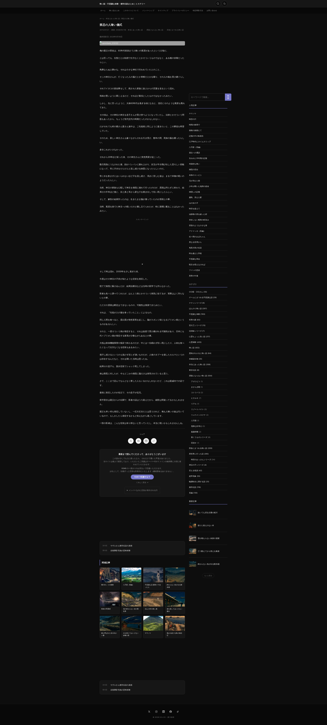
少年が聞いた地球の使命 (199, 186)
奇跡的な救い (194, 164)
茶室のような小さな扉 (198, 225)
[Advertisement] (142, 239)
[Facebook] (170, 711)
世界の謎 (192, 320)
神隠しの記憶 (194, 192)
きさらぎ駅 (195, 387)
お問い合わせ (212, 10)
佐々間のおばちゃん (197, 237)
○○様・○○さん (196, 292)
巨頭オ (193, 443)
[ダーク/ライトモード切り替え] (224, 3)
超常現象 (192, 476)
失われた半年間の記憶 (198, 158)
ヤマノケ (192, 114)
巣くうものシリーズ (199, 437)
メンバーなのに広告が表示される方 (143, 490)
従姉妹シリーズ (195, 331)
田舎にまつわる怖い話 (175, 30)
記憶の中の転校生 (196, 136)
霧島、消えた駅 (195, 197)
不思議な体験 (194, 314)
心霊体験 (192, 342)
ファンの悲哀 (194, 270)
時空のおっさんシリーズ (201, 460)
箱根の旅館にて (195, 130)
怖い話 (191, 348)
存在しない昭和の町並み (199, 220)
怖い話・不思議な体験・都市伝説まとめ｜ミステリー (122, 4)
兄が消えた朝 (194, 181)
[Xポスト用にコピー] (154, 441)
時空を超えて (194, 209)
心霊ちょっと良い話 (197, 337)
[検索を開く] (218, 3)
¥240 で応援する (142, 477)
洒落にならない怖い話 (155, 30)
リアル (193, 404)
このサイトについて (131, 10)
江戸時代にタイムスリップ (200, 142)
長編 (191, 493)
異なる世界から (195, 242)
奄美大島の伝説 (195, 248)
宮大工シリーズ (195, 325)
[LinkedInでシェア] (146, 441)
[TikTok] (178, 711)
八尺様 (193, 421)
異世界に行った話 (196, 454)
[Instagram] (156, 711)
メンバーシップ (148, 10)
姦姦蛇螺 (194, 432)
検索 (228, 97)
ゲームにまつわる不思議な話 (201, 297)
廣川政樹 (170, 717)
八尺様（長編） (195, 147)
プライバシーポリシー (180, 10)
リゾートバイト (197, 409)
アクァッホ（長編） (197, 231)
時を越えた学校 (195, 253)
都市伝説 (192, 487)
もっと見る (208, 576)
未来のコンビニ (195, 175)
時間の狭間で (194, 125)
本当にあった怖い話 (135, 30)
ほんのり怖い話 (195, 309)
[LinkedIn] (163, 711)
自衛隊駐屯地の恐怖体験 (120, 550)
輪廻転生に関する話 (197, 482)
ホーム (103, 10)
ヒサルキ (194, 398)
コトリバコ (195, 392)
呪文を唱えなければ (197, 265)
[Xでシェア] (131, 441)
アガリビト (195, 381)
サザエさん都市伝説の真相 (121, 546)
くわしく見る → (142, 482)
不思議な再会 (194, 259)
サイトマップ (163, 10)
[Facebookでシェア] (138, 441)
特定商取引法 (198, 10)
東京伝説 (192, 370)
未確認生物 (193, 359)
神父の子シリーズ (196, 465)
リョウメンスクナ (198, 415)
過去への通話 (194, 153)
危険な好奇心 (196, 426)
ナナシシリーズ (195, 303)
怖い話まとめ (114, 10)
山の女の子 (193, 203)
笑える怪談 (193, 470)
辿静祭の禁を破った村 (198, 214)
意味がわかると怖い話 (198, 353)
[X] (149, 711)
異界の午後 (193, 276)
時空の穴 (192, 119)
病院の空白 (193, 169)
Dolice (163, 717)
